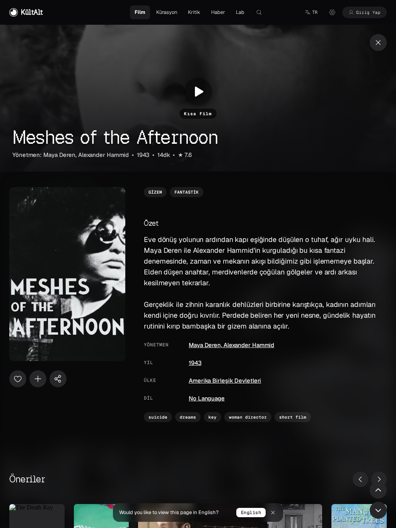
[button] (311, 12)
